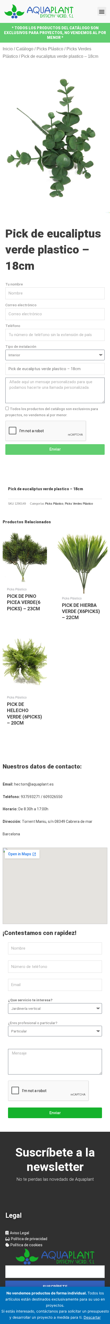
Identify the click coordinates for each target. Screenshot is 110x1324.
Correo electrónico (21, 305)
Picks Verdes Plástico (79, 503)
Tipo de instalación (20, 346)
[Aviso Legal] (55, 1233)
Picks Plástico (50, 49)
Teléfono (12, 326)
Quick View (24, 580)
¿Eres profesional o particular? (32, 1023)
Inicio (8, 49)
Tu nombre (14, 284)
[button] (101, 11)
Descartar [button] (92, 1317)
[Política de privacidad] (55, 1239)
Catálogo (24, 49)
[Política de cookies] (55, 1245)
